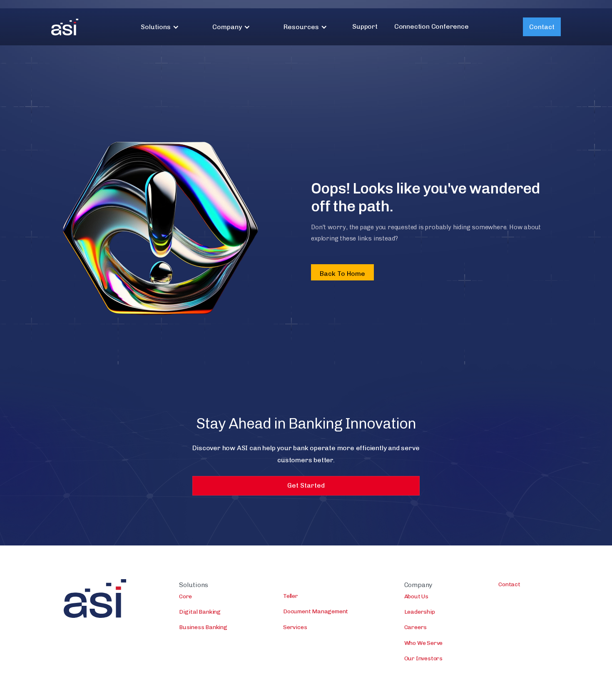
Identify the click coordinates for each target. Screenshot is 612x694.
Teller (290, 596)
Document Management (315, 611)
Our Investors (423, 658)
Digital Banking (200, 611)
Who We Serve (423, 643)
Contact (542, 27)
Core (185, 596)
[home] (64, 27)
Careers (415, 627)
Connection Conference (431, 26)
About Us (416, 596)
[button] (159, 27)
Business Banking (203, 627)
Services (295, 627)
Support (365, 26)
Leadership (419, 611)
